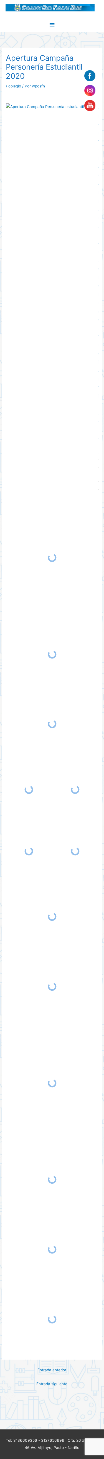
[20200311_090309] (28, 851)
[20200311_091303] (52, 1083)
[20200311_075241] (52, 724)
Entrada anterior (51, 1370)
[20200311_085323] (28, 790)
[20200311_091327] (52, 1179)
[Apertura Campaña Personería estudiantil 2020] (50, 106)
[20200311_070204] (52, 654)
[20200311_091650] (52, 1249)
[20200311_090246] (75, 790)
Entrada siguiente (51, 1384)
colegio (14, 86)
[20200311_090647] (75, 851)
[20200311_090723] (52, 916)
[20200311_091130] (52, 986)
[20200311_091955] (52, 1319)
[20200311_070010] (52, 558)
